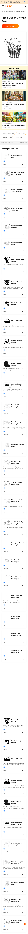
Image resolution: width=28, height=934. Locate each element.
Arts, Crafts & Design (7, 102)
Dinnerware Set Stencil (16, 364)
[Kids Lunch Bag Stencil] (7, 303)
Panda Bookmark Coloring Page (16, 596)
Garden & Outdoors (7, 123)
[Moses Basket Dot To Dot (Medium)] (7, 190)
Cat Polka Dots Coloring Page (16, 462)
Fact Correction (23, 142)
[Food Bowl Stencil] (7, 320)
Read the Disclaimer (7, 142)
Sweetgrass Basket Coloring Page (17, 544)
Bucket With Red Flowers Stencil (16, 385)
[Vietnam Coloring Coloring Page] (7, 651)
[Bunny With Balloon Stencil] (7, 259)
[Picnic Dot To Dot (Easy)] (7, 156)
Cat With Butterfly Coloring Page (17, 523)
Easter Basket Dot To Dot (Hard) (17, 209)
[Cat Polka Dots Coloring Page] (7, 462)
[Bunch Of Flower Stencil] (7, 282)
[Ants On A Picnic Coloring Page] (7, 500)
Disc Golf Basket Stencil (16, 341)
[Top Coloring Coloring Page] (7, 724)
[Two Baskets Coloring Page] (7, 560)
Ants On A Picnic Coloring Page (16, 500)
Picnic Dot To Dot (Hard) (16, 243)
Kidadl (3, 11)
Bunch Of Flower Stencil (16, 282)
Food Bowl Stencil (16, 320)
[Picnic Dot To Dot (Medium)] (7, 225)
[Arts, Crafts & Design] (4, 161)
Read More (24, 1)
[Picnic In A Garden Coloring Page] (7, 405)
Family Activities (9, 11)
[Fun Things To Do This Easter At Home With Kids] (14, 96)
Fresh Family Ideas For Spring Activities (13, 125)
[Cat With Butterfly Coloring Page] (7, 522)
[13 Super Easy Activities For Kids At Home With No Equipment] (14, 75)
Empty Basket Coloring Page (15, 617)
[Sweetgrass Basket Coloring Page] (7, 543)
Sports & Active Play (7, 81)
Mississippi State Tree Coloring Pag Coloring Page (17, 687)
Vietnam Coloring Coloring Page (16, 651)
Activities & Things (7, 137)
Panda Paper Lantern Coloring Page (16, 704)
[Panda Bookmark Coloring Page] (7, 596)
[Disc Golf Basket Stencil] (7, 341)
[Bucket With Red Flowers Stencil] (7, 384)
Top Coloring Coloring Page (15, 725)
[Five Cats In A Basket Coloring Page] (7, 634)
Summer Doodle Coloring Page (16, 483)
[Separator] (25, 924)
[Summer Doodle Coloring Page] (7, 483)
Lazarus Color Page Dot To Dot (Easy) (17, 173)
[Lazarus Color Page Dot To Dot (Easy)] (7, 173)
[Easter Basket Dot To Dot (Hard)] (7, 208)
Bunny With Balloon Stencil (17, 260)
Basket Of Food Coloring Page (16, 577)
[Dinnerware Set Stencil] (7, 363)
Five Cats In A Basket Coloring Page (16, 634)
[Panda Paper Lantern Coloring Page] (7, 703)
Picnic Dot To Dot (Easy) (16, 156)
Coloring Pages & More (8, 133)
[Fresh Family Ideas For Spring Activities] (14, 116)
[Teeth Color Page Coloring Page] (7, 669)
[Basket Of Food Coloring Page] (7, 577)
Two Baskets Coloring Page (15, 560)
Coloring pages (18, 137)
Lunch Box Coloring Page (17, 445)
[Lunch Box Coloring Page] (7, 445)
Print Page (11, 26)
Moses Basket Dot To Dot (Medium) (17, 190)
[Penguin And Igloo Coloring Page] (7, 422)
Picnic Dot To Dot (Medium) (16, 226)
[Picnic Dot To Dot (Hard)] (7, 242)
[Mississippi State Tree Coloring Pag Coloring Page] (7, 686)
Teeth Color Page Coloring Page (16, 670)
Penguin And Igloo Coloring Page (17, 423)
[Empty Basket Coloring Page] (7, 617)
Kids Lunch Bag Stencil (16, 303)
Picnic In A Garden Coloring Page (17, 406)
